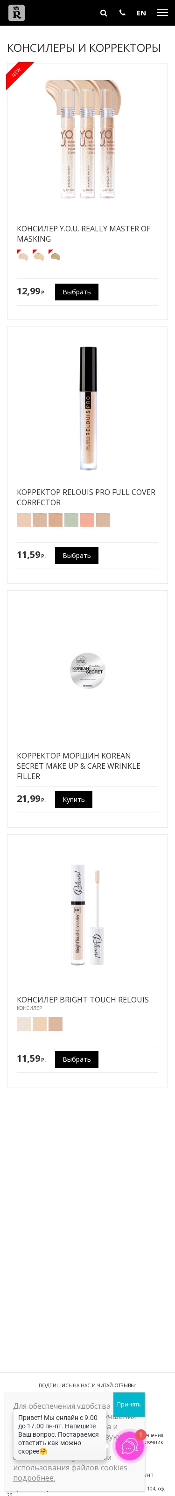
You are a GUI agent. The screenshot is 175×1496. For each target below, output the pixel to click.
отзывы (124, 1385)
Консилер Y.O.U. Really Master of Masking (83, 233)
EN (141, 12)
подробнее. (34, 1478)
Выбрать (77, 291)
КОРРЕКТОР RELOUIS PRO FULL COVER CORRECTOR (86, 497)
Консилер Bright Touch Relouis (83, 1000)
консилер (29, 1008)
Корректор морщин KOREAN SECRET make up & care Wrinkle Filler (78, 766)
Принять (129, 1404)
